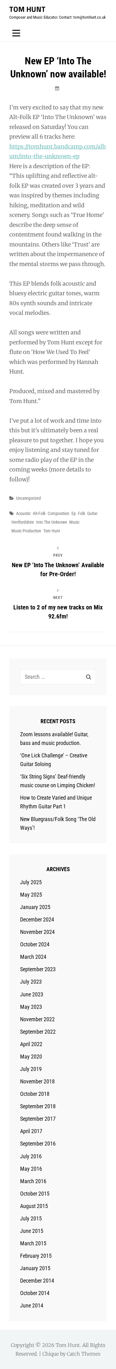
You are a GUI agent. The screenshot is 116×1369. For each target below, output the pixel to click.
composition (58, 513)
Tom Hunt (27, 9)
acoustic (23, 513)
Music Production (26, 530)
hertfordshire (22, 522)
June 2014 (31, 1305)
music (74, 522)
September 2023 (38, 969)
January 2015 (35, 1268)
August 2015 (34, 1206)
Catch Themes (84, 1354)
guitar (92, 513)
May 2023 (31, 1007)
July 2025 (31, 882)
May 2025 (31, 894)
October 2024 (34, 944)
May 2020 (31, 1056)
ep (73, 513)
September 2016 (38, 1143)
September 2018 (38, 1106)
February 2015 (36, 1255)
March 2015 (33, 1243)
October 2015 (34, 1193)
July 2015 (31, 1218)
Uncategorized (28, 498)
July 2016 (31, 1156)
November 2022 (37, 1019)
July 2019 (31, 1069)
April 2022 (31, 1044)
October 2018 (34, 1094)
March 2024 (33, 956)
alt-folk (39, 513)
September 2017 (38, 1118)
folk (81, 513)
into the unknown (51, 522)
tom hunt (51, 530)
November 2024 (37, 932)
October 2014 (34, 1293)
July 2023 (31, 981)
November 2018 (37, 1081)
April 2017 (31, 1131)
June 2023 (31, 994)
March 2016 (33, 1181)
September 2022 (38, 1031)
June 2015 (31, 1231)
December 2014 (37, 1280)
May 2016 (31, 1168)
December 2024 (37, 919)
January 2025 (35, 907)
